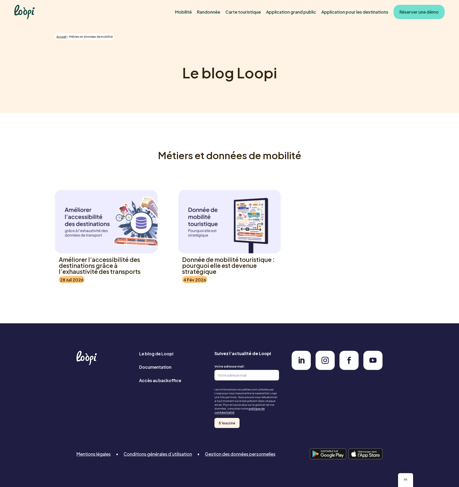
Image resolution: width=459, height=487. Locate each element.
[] (325, 368)
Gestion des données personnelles (240, 454)
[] (349, 368)
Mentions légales (93, 454)
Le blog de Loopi (156, 353)
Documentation (155, 367)
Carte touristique (243, 12)
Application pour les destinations (354, 12)
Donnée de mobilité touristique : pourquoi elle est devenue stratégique (228, 265)
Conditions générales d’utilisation (158, 454)
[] (301, 368)
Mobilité (183, 12)
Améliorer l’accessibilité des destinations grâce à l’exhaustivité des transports (100, 265)
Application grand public (291, 12)
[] (372, 368)
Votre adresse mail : (229, 366)
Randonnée (208, 12)
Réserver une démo (419, 12)
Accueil (61, 36)
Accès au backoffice (160, 380)
